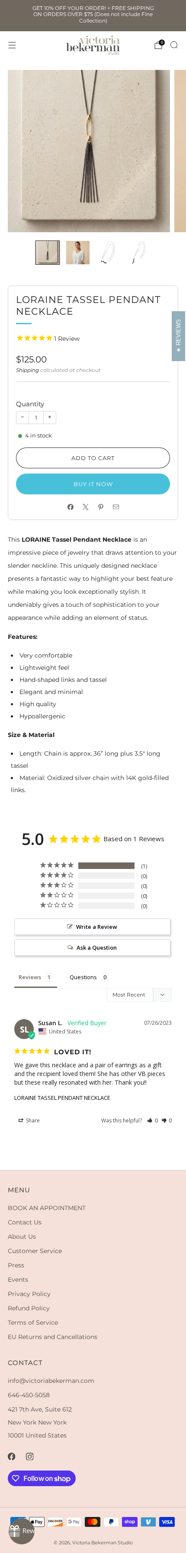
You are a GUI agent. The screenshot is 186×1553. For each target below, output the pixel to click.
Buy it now (93, 483)
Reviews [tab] (30, 977)
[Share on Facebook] (70, 506)
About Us (22, 1236)
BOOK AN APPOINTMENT (47, 1208)
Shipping (27, 370)
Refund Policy (29, 1308)
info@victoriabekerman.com (51, 1381)
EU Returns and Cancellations (52, 1337)
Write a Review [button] (96, 927)
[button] (152, 1120)
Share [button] (32, 1120)
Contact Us (25, 1222)
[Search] (174, 44)
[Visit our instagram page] (29, 1456)
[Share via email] (115, 506)
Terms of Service (33, 1322)
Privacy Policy (29, 1294)
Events (18, 1279)
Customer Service (35, 1251)
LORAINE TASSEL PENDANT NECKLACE (62, 1098)
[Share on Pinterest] (100, 506)
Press (16, 1265)
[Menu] (12, 45)
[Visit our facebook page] (11, 1456)
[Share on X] (85, 506)
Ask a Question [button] (97, 947)
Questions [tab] (83, 977)
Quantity (30, 404)
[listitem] (93, 15)
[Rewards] (22, 1531)
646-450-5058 (29, 1395)
